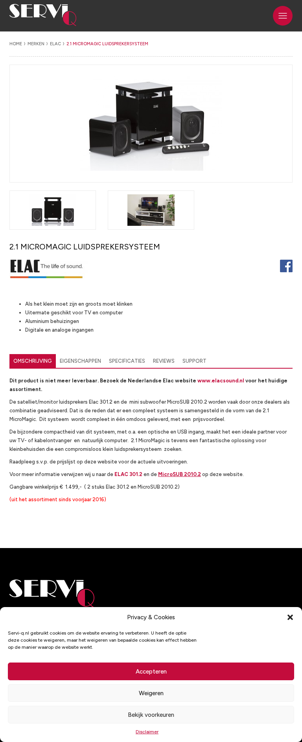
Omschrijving (32, 361)
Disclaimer (147, 732)
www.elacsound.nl (220, 381)
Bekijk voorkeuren (151, 714)
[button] (290, 617)
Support (194, 361)
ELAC (55, 43)
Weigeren (151, 693)
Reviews (164, 361)
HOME (15, 43)
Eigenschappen (80, 361)
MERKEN (36, 43)
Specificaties (127, 361)
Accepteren (151, 671)
